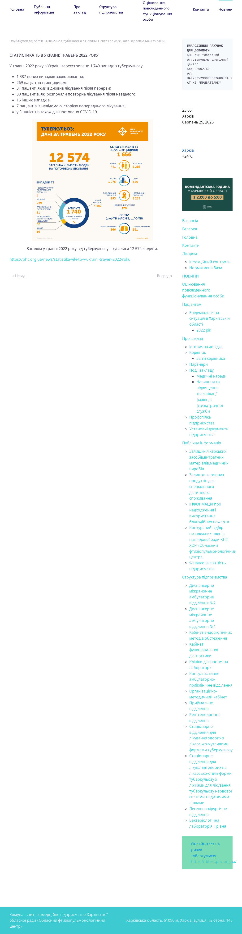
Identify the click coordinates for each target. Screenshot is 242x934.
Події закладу (201, 370)
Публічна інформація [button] (44, 9)
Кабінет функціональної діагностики (203, 650)
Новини (226, 9)
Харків (188, 116)
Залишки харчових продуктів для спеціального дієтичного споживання (206, 486)
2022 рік (203, 330)
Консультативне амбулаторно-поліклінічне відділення (211, 679)
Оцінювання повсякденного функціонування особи (157, 11)
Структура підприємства (204, 577)
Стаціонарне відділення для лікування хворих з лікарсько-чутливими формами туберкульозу (211, 738)
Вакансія (190, 220)
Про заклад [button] (79, 9)
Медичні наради (211, 376)
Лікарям (189, 253)
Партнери (198, 364)
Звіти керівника (210, 358)
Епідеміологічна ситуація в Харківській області (209, 318)
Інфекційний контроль (209, 261)
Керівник (197, 352)
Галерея (189, 229)
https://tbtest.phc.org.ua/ (214, 861)
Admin (38, 41)
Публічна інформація (201, 443)
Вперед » (164, 275)
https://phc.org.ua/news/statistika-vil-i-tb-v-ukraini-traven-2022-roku (69, 259)
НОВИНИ (190, 276)
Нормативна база (205, 267)
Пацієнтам (192, 304)
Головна (16, 9)
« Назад (19, 275)
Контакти (201, 9)
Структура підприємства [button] (111, 9)
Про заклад (192, 338)
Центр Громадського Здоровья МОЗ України (131, 41)
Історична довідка (206, 346)
